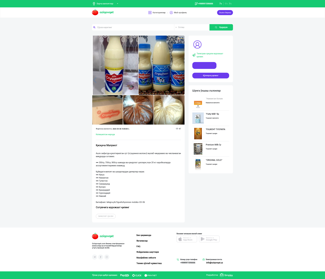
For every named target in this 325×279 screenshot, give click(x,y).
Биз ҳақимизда (143, 235)
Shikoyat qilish (105, 216)
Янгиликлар (142, 241)
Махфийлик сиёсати (146, 258)
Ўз (221, 3)
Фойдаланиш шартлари (147, 252)
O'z (226, 3)
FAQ (138, 246)
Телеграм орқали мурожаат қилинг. (210, 55)
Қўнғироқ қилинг (210, 75)
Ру (230, 3)
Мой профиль (180, 12)
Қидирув (223, 27)
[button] (180, 39)
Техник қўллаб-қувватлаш (149, 263)
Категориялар (159, 12)
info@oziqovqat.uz (214, 262)
